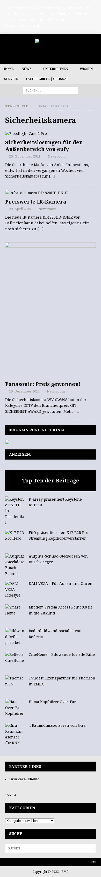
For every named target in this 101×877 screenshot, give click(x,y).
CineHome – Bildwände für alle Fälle (62, 654)
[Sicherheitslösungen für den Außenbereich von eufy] (50, 133)
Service (11, 79)
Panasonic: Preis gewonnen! (43, 384)
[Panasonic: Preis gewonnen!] (50, 310)
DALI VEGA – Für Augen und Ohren (60, 583)
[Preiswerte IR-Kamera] (50, 193)
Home (9, 69)
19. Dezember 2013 (24, 391)
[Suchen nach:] (50, 90)
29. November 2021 (24, 156)
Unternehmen (55, 69)
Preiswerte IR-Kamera (35, 202)
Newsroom (57, 156)
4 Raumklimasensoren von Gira (57, 725)
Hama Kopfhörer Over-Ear (52, 702)
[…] (52, 176)
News (27, 69)
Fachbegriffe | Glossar (47, 79)
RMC (94, 862)
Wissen (86, 69)
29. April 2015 (20, 209)
